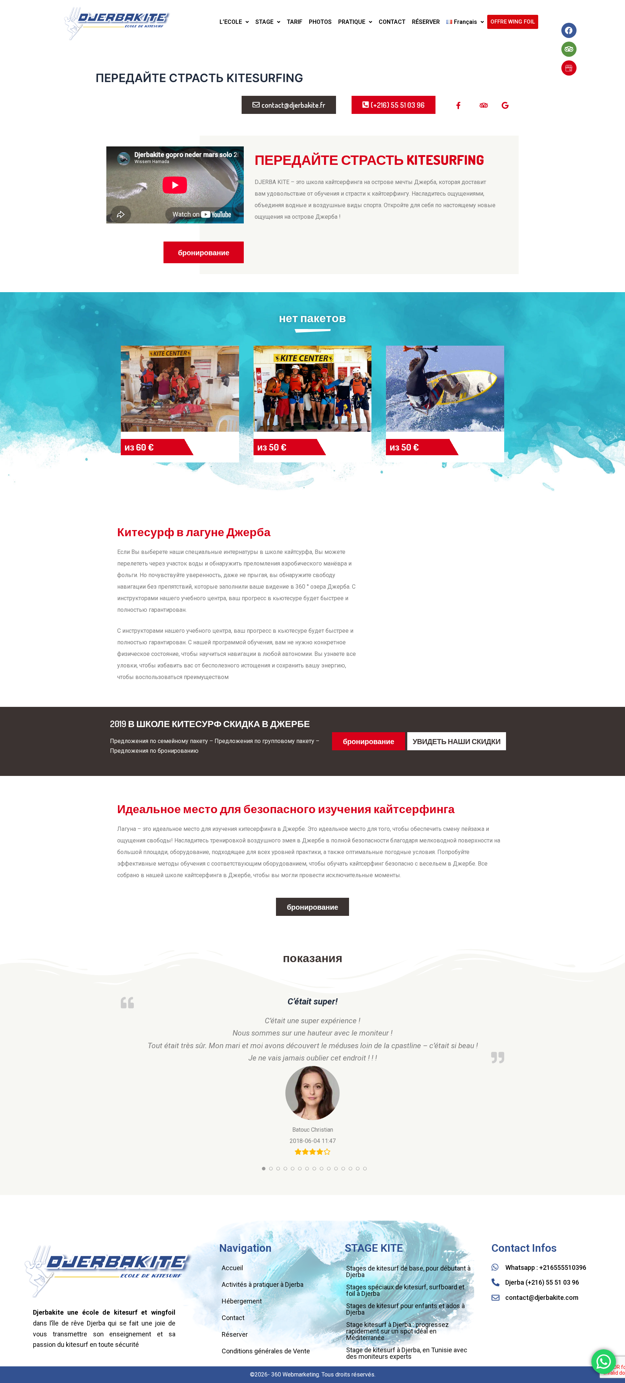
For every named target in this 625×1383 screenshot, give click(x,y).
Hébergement (242, 1301)
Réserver (235, 1334)
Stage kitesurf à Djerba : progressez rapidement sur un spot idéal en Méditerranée (397, 1331)
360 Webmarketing (295, 1374)
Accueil (232, 1268)
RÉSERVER (426, 21)
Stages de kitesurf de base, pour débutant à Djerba (408, 1271)
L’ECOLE (231, 21)
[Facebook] (569, 30)
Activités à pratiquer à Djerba (262, 1284)
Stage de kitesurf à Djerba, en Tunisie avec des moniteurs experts (406, 1353)
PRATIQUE (351, 21)
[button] (234, 22)
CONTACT (392, 21)
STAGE (264, 21)
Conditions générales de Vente (266, 1351)
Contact (233, 1318)
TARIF (294, 21)
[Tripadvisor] (569, 49)
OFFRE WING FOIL (512, 21)
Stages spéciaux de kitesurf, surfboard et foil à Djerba (405, 1290)
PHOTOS (320, 21)
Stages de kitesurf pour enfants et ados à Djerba (405, 1309)
